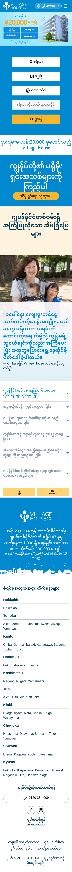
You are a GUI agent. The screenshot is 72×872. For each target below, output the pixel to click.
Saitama (59, 645)
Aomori (17, 624)
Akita (6, 624)
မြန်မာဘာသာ (48, 6)
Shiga (47, 713)
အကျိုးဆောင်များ (49, 848)
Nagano (9, 681)
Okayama (26, 734)
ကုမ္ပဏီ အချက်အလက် (23, 842)
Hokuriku (11, 657)
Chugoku (11, 725)
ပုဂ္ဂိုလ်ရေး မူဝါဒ (21, 848)
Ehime (7, 754)
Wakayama (11, 718)
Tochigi (8, 649)
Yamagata (10, 629)
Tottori (53, 734)
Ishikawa (19, 665)
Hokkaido (11, 600)
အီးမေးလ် (53, 493)
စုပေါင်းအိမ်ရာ (54, 842)
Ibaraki (30, 645)
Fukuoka (9, 770)
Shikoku (10, 746)
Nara (27, 713)
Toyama (32, 665)
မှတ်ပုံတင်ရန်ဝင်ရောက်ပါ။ (36, 822)
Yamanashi (36, 681)
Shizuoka (33, 697)
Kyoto (18, 713)
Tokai (7, 689)
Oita (21, 775)
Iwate (45, 624)
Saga (44, 775)
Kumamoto (42, 770)
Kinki (7, 705)
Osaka (37, 713)
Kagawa (20, 754)
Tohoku (9, 616)
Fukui (7, 665)
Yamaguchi (11, 739)
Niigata (21, 681)
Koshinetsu (13, 673)
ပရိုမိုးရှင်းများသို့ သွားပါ (36, 196)
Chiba (7, 645)
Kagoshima (25, 770)
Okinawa (32, 775)
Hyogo (8, 713)
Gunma (18, 645)
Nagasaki (10, 775)
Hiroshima (10, 734)
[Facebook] (31, 810)
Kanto (8, 636)
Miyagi (55, 624)
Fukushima (32, 624)
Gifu (15, 697)
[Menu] (65, 6)
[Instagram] (41, 810)
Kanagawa (44, 645)
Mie (22, 697)
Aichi (6, 697)
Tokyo (19, 649)
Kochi (31, 754)
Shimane (41, 734)
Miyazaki (58, 770)
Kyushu (9, 762)
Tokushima (45, 754)
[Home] (36, 516)
